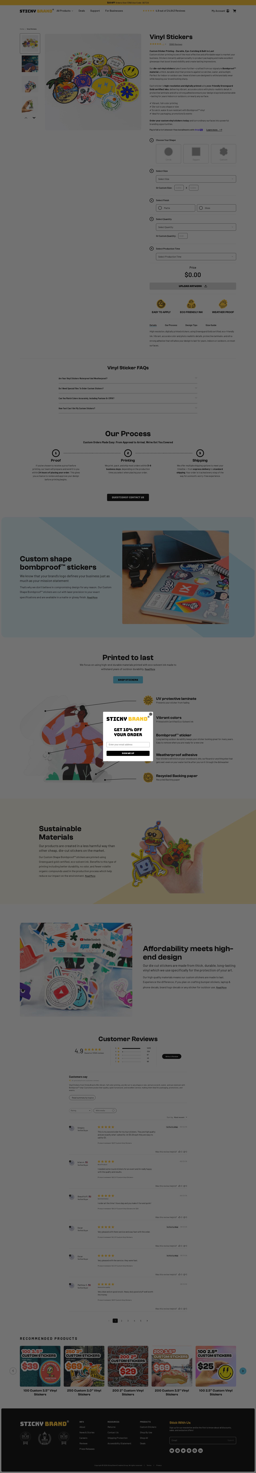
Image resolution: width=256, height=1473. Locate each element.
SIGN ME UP (128, 753)
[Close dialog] (150, 714)
